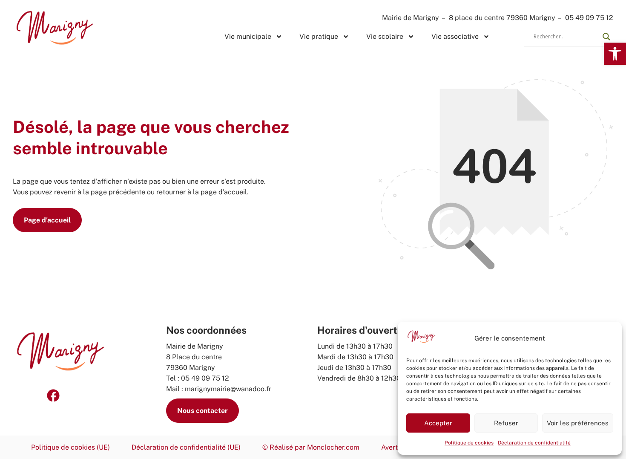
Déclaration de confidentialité (534, 443)
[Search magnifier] (606, 37)
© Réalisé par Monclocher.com (310, 447)
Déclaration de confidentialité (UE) (186, 447)
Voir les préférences (578, 423)
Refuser (506, 423)
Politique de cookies (469, 443)
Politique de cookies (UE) (70, 447)
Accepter (438, 423)
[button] (615, 54)
